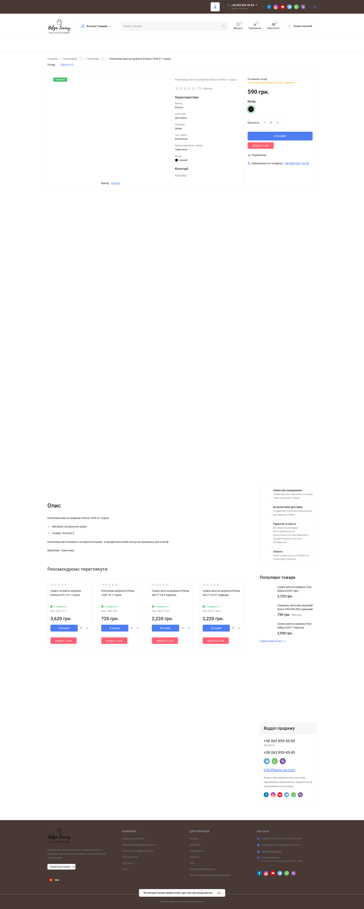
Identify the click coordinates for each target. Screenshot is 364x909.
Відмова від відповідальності (139, 844)
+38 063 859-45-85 (242, 5)
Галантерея (70, 58)
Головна (52, 58)
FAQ (192, 863)
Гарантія (194, 857)
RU (315, 6)
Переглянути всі (271, 641)
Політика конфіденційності (138, 850)
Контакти (127, 863)
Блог (125, 869)
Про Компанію (130, 857)
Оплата (194, 838)
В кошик (64, 628)
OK (219, 892)
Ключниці (93, 58)
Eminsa (115, 183)
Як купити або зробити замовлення (210, 875)
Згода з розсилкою (133, 838)
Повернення (197, 850)
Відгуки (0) (67, 64)
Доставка (195, 844)
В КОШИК (280, 136)
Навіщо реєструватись (202, 869)
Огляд (51, 64)
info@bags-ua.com (279, 770)
